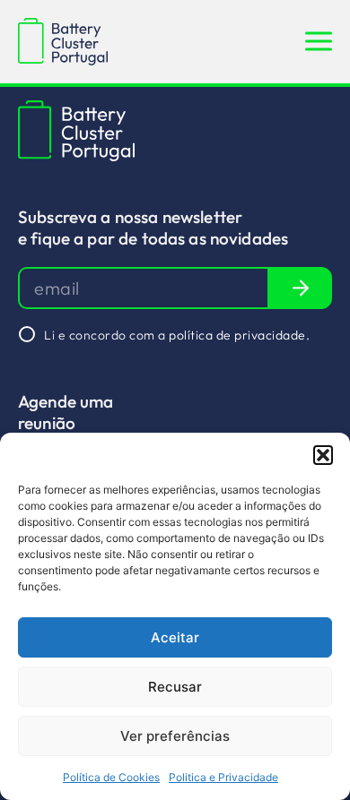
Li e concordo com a (177, 335)
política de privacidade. (239, 335)
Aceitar (175, 637)
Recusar (175, 686)
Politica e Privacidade (223, 777)
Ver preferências (175, 735)
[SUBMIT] (300, 288)
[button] (323, 455)
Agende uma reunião (66, 412)
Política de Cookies (111, 777)
